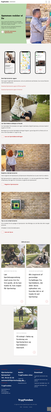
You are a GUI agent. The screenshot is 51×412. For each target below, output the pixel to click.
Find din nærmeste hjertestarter (10, 31)
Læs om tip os (9, 232)
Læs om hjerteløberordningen (14, 136)
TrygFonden (6, 385)
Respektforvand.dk (22, 383)
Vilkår (21, 407)
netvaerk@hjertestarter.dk (12, 380)
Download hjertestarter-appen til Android (11, 89)
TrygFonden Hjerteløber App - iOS (41, 383)
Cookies (30, 407)
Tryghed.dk (20, 378)
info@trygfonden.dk (5, 393)
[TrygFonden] (8, 2)
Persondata (25, 407)
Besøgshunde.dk (22, 381)
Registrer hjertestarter (11, 184)
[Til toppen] (49, 409)
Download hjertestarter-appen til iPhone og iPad (13, 86)
